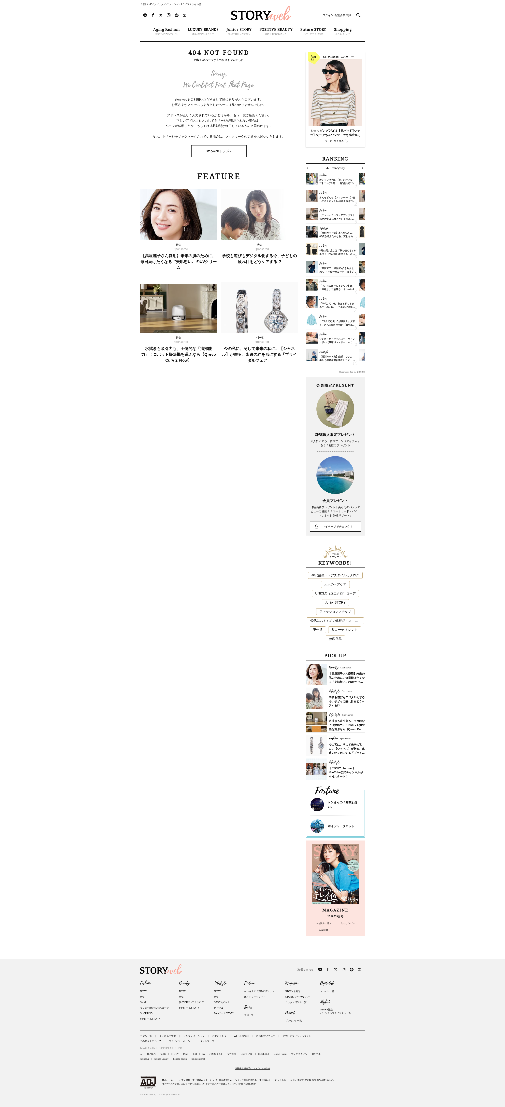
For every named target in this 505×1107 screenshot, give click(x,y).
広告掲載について (265, 1036)
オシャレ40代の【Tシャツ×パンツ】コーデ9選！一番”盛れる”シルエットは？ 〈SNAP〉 (337, 183)
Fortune (249, 983)
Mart (185, 1054)
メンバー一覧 (327, 991)
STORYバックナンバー (297, 996)
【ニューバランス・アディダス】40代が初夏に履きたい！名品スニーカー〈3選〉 (337, 219)
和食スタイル (216, 1054)
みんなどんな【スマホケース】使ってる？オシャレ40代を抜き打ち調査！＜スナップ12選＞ (337, 201)
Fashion (145, 983)
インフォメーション (194, 1036)
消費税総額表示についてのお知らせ (252, 1068)
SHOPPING (146, 1013)
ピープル (219, 1007)
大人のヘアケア (335, 584)
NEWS (143, 991)
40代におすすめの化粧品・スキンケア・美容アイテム (337, 620)
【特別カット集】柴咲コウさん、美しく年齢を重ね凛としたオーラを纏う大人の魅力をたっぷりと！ (337, 360)
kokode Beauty (161, 1059)
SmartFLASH (247, 1054)
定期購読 (323, 929)
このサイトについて (150, 1041)
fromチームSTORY (150, 1019)
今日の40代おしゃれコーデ (154, 1007)
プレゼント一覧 (293, 1020)
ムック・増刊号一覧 (296, 1002)
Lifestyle (220, 983)
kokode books (180, 1059)
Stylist (325, 1002)
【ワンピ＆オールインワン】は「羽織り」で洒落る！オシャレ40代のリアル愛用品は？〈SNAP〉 (337, 289)
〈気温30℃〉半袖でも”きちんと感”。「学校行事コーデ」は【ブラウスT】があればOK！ (337, 272)
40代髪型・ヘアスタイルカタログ (335, 575)
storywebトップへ (219, 151)
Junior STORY (335, 602)
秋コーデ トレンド (345, 629)
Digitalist (326, 983)
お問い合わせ (219, 1036)
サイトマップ (207, 1041)
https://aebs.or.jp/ (247, 1084)
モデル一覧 (146, 1036)
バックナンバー (347, 923)
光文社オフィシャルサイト (297, 1036)
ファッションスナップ (335, 611)
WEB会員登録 (241, 1036)
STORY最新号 (292, 991)
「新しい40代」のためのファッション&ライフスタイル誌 (170, 4)
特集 (142, 996)
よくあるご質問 (167, 1036)
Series (248, 1007)
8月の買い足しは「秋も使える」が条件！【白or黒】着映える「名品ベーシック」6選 (337, 254)
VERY (163, 1054)
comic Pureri (280, 1054)
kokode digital (198, 1059)
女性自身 (231, 1054)
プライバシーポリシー (181, 1041)
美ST (194, 1054)
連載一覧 (249, 1015)
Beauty (184, 983)
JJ (141, 1054)
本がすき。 (317, 1054)
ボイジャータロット (341, 826)
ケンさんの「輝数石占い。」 (259, 991)
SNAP (143, 1002)
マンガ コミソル (299, 1054)
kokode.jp (144, 1059)
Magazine (292, 983)
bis (203, 1054)
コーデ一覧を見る (334, 141)
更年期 (318, 629)
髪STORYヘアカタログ (191, 1002)
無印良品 (335, 638)
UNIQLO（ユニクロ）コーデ (335, 593)
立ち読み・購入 (323, 923)
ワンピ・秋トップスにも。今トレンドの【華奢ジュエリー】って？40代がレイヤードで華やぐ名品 (337, 342)
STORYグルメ (221, 1002)
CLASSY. (151, 1054)
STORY (175, 1054)
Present (290, 1013)
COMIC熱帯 (264, 1054)
